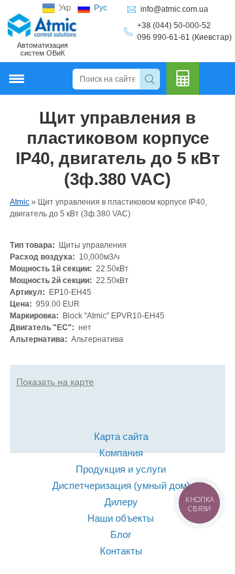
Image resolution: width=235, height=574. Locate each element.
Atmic (19, 202)
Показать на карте (55, 382)
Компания (121, 452)
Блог (120, 534)
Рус (100, 7)
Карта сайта (121, 436)
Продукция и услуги (121, 469)
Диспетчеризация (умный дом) (121, 485)
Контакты (121, 550)
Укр (65, 7)
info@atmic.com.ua (174, 9)
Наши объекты (120, 518)
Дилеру (121, 501)
